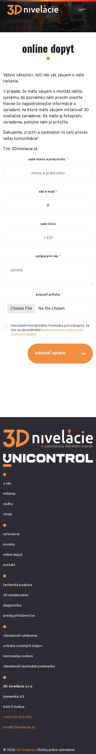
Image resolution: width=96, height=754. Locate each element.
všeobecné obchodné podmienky (29, 666)
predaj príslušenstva (19, 616)
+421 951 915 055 (17, 717)
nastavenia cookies (18, 656)
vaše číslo (48, 224)
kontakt (9, 565)
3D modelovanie (15, 595)
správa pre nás (48, 256)
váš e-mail (48, 192)
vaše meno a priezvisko (48, 160)
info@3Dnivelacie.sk (19, 727)
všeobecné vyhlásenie (20, 636)
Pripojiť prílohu (48, 295)
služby (8, 504)
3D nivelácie (25, 750)
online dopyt (13, 555)
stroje (7, 514)
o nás (7, 483)
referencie (11, 534)
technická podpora (17, 585)
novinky (9, 544)
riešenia (9, 494)
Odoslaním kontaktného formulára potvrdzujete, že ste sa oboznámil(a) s (50, 330)
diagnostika (12, 605)
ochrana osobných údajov (22, 646)
